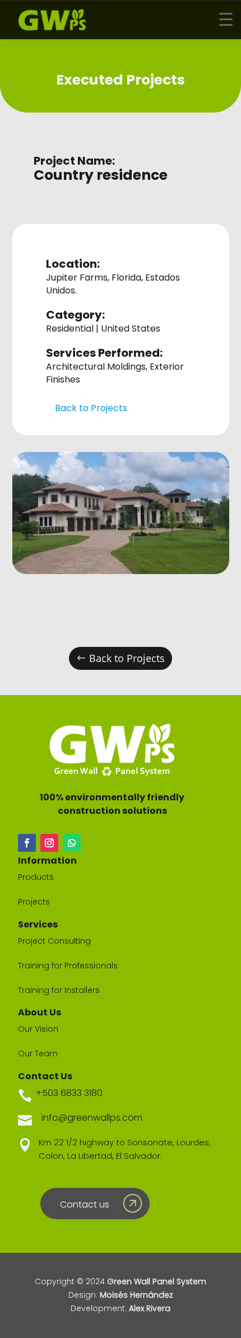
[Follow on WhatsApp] (72, 843)
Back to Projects (91, 408)
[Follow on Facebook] (27, 843)
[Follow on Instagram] (49, 843)
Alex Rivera (149, 1308)
